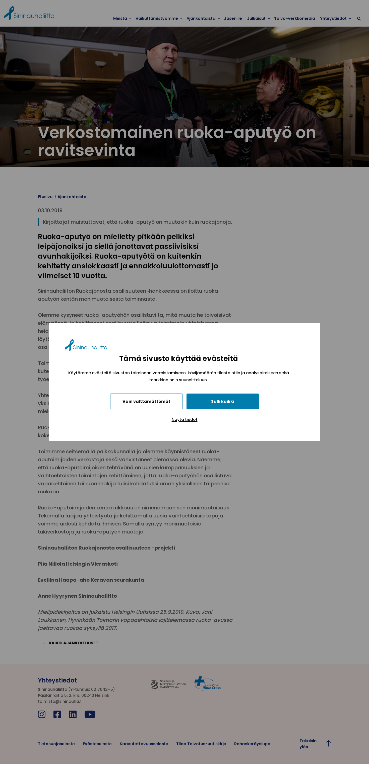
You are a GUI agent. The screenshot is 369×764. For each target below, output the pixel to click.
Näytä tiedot (185, 419)
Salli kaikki (222, 401)
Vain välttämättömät (146, 401)
